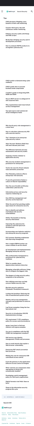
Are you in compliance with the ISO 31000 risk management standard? (17, 332)
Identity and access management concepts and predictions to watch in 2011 (18, 301)
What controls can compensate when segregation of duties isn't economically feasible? (18, 369)
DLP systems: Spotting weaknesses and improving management (17, 238)
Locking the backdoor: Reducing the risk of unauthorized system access (17, 294)
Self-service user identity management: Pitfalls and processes (18, 338)
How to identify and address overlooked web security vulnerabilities (15, 211)
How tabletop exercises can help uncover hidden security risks (16, 282)
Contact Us (4, 414)
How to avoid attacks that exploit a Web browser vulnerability (17, 344)
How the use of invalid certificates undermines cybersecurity (17, 186)
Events (22, 423)
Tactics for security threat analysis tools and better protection (17, 168)
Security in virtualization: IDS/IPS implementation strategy (17, 314)
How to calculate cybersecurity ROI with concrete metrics (17, 132)
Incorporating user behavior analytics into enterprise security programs (18, 232)
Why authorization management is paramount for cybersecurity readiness (17, 257)
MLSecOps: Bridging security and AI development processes (18, 40)
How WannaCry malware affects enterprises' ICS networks (16, 174)
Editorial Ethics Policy (12, 412)
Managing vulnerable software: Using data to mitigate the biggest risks (18, 270)
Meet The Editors (22, 412)
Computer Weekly (20, 397)
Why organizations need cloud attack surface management (18, 105)
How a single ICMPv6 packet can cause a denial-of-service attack (16, 244)
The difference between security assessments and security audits (16, 150)
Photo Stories (15, 414)
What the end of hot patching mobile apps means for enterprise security (18, 205)
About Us (4, 412)
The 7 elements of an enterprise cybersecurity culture (16, 138)
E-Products (28, 423)
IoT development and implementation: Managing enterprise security (18, 250)
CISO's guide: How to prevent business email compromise (15, 87)
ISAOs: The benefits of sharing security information (16, 218)
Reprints (18, 423)
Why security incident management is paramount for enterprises (18, 162)
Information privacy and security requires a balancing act (16, 192)
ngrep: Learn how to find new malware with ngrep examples (16, 326)
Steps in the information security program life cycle (16, 388)
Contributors (12, 423)
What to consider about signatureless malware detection (16, 264)
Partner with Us (22, 418)
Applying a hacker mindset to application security (15, 156)
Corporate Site (5, 423)
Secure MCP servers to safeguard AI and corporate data (18, 99)
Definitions (4, 418)
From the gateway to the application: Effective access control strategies (18, 362)
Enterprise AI (10, 397)
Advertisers (15, 418)
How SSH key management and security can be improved (16, 199)
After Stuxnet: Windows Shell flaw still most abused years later (17, 144)
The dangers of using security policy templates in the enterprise (18, 276)
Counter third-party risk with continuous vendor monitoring (15, 28)
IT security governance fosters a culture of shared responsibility (16, 180)
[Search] (32, 11)
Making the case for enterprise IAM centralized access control (17, 356)
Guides (9, 418)
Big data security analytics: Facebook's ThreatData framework (17, 288)
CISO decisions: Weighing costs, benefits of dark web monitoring (16, 22)
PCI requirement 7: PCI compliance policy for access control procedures (18, 320)
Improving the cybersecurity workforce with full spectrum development (15, 225)
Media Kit (4, 419)
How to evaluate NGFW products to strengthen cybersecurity (17, 46)
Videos (9, 414)
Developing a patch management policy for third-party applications (17, 376)
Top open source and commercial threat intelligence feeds (16, 111)
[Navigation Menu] (2, 11)
